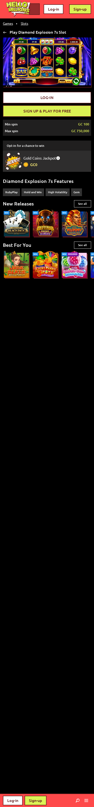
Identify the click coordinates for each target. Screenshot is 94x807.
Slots (24, 23)
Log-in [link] (53, 9)
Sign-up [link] (80, 9)
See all (82, 203)
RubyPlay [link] (11, 192)
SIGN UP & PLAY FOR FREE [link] (47, 111)
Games (8, 23)
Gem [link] (77, 192)
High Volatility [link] (57, 192)
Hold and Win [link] (33, 192)
